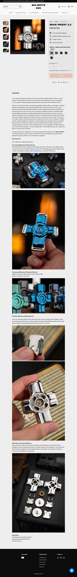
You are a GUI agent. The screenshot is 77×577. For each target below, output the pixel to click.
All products (34, 12)
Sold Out (61, 75)
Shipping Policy (42, 557)
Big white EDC (38, 6)
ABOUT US (65, 12)
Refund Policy (42, 564)
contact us (41, 566)
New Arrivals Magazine (50, 12)
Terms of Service (43, 559)
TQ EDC (56, 21)
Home (10, 12)
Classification (21, 12)
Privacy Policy (42, 562)
